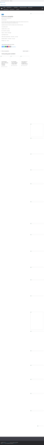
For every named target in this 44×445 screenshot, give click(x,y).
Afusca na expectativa (5, 51)
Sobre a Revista (5, 9)
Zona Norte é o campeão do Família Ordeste (24, 62)
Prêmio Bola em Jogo (23, 7)
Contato (17, 9)
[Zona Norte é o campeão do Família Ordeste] (25, 56)
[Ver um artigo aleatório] (42, 8)
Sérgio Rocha (9, 18)
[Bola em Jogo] (2, 2)
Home (4, 7)
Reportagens (30, 7)
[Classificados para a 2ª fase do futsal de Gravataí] (5, 56)
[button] (11, 7)
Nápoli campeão (25, 51)
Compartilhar (14, 46)
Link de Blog (12, 9)
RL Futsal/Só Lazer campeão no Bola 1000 (14, 62)
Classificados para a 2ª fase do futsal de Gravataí (5, 63)
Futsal (2, 14)
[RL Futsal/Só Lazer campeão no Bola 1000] (15, 56)
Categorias (15, 7)
